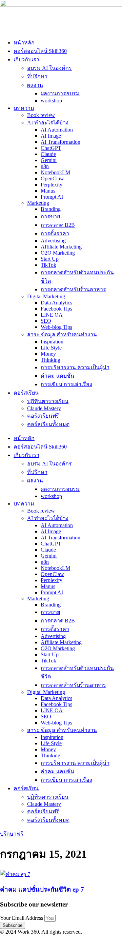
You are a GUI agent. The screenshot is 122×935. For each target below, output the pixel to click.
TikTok (48, 265)
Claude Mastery (44, 408)
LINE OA (52, 315)
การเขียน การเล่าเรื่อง (66, 384)
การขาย (50, 216)
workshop (51, 100)
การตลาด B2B (58, 225)
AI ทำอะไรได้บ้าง (47, 122)
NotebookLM (55, 172)
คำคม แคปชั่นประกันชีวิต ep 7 (42, 889)
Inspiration (52, 341)
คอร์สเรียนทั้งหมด (48, 424)
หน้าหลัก (24, 42)
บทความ (24, 108)
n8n (45, 166)
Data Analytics (56, 302)
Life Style (51, 348)
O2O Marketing (58, 253)
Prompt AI (52, 197)
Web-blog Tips (56, 327)
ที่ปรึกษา (37, 76)
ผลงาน (35, 85)
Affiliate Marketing (61, 247)
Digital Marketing (46, 296)
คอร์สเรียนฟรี (43, 416)
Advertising (53, 240)
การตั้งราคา (55, 233)
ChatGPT (51, 148)
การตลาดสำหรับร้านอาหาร (73, 289)
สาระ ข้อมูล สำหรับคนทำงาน (62, 334)
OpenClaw (52, 178)
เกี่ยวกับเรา (26, 59)
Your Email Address (22, 918)
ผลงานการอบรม (60, 93)
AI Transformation (60, 142)
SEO (46, 321)
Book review (41, 115)
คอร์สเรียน (26, 393)
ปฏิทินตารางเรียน (47, 401)
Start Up (50, 259)
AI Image (51, 136)
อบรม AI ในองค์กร (49, 68)
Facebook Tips (56, 309)
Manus (48, 191)
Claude (48, 154)
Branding (51, 209)
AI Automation (57, 130)
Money (48, 354)
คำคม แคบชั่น (57, 376)
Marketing (38, 203)
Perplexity (51, 184)
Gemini (49, 160)
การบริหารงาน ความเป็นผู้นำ (75, 367)
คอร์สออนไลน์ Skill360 (40, 51)
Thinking (50, 360)
